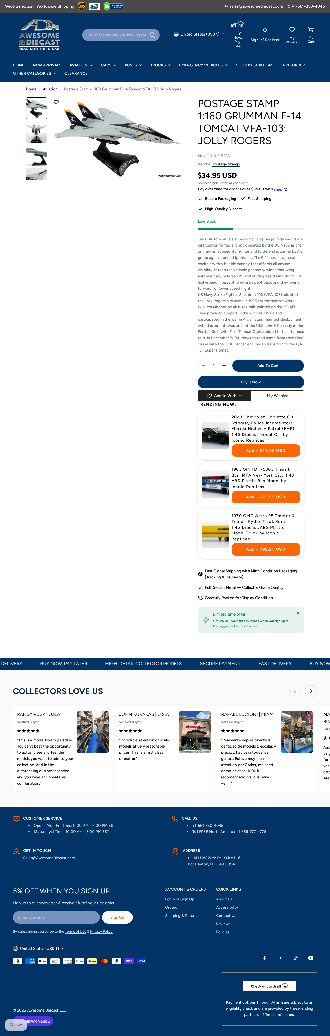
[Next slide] (311, 691)
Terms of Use (75, 931)
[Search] (152, 35)
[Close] (298, 613)
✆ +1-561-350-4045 (306, 6)
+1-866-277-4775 (251, 831)
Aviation (50, 89)
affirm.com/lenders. (278, 1014)
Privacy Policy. (101, 931)
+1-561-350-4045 (208, 825)
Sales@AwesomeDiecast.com (49, 858)
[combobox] (121, 35)
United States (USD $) (200, 34)
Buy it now (251, 382)
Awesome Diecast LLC (47, 1010)
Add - (266, 450)
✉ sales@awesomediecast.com (254, 6)
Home (31, 89)
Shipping (205, 183)
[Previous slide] (295, 691)
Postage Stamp (226, 164)
